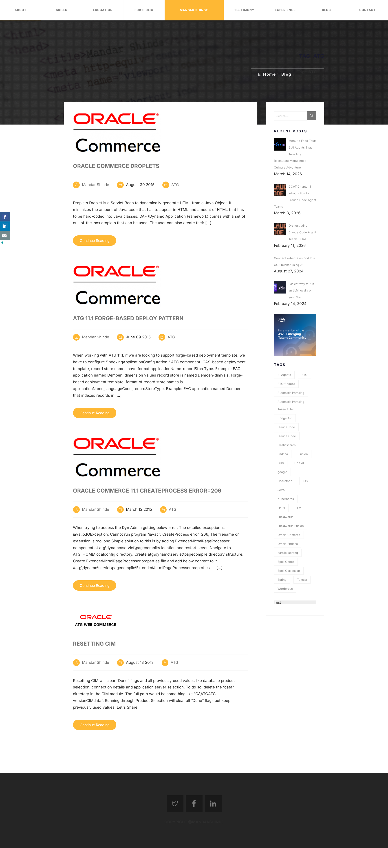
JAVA (281, 490)
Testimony (244, 10)
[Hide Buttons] (2, 243)
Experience (285, 10)
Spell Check (286, 561)
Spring (282, 579)
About (20, 10)
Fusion (303, 454)
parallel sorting (288, 552)
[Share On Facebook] (5, 216)
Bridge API (285, 418)
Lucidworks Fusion (291, 526)
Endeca (283, 454)
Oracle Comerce (289, 535)
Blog (326, 10)
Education (103, 10)
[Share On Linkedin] (5, 226)
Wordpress (285, 588)
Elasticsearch (287, 445)
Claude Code (287, 436)
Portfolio (143, 10)
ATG (175, 184)
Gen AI (299, 463)
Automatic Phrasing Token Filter (291, 405)
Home (269, 74)
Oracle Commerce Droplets (116, 166)
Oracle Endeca (288, 544)
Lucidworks (285, 517)
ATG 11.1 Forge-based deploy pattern (128, 318)
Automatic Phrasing (291, 392)
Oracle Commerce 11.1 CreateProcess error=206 (147, 490)
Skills (61, 10)
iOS (305, 481)
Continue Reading (95, 240)
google (282, 472)
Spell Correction (289, 570)
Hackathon (285, 481)
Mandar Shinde (194, 10)
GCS (281, 463)
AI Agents (284, 375)
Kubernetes (286, 499)
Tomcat (302, 579)
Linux (281, 508)
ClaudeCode (286, 427)
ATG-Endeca (286, 384)
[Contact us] (5, 235)
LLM (298, 508)
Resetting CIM (94, 643)
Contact (367, 10)
